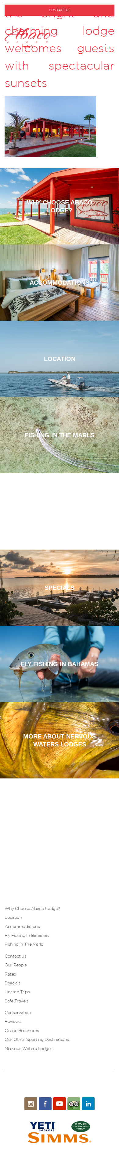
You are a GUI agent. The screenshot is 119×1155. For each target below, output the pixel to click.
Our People (16, 964)
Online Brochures (22, 1030)
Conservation (18, 1012)
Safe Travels (16, 1000)
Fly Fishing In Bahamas (27, 935)
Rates (10, 974)
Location (13, 917)
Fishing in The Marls (24, 944)
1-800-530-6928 (61, 20)
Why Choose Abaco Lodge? (32, 908)
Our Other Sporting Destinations (37, 1039)
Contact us (15, 956)
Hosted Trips (17, 991)
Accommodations (22, 926)
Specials (12, 982)
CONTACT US (59, 10)
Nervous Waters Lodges (28, 1048)
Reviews (13, 1021)
